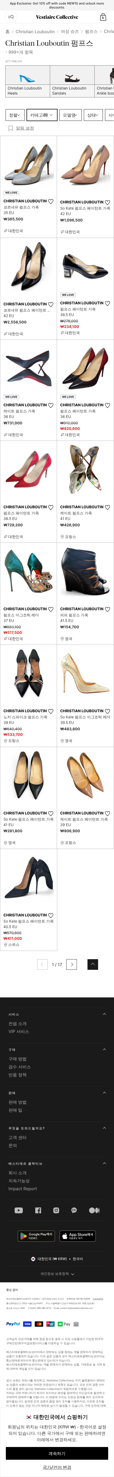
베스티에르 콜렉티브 (25, 1164)
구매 (12, 1050)
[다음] (71, 964)
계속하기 (57, 1453)
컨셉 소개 (17, 1023)
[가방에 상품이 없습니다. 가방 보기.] (103, 17)
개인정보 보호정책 (54, 1274)
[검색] (10, 17)
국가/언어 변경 (57, 1467)
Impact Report (22, 1188)
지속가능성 (19, 1180)
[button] (103, 17)
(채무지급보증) (26, 1343)
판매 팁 (15, 1110)
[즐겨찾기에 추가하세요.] (50, 201)
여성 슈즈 (70, 31)
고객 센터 (17, 1137)
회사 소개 (17, 1172)
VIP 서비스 (18, 1031)
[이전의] (42, 964)
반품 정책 (17, 1074)
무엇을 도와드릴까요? (26, 1128)
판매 (12, 1093)
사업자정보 (98, 1298)
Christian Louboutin (35, 31)
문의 (12, 1145)
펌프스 (91, 31)
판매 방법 (17, 1102)
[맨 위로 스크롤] (92, 964)
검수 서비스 (19, 1066)
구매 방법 (17, 1058)
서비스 (13, 1014)
